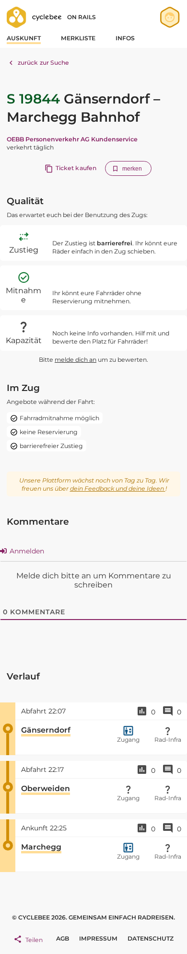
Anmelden (26, 551)
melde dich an (75, 359)
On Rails (81, 17)
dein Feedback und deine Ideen (117, 488)
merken (132, 168)
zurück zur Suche (44, 62)
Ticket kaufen (76, 168)
